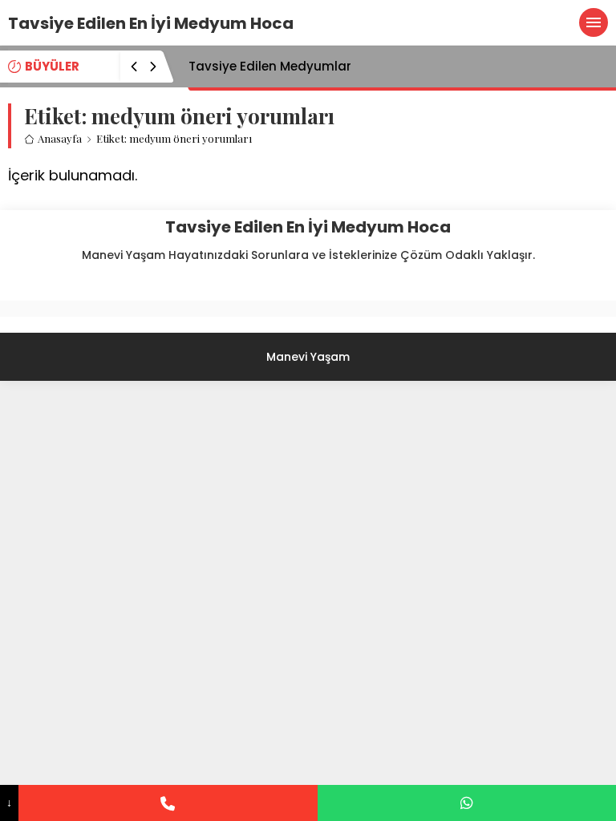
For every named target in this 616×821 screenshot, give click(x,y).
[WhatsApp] (467, 803)
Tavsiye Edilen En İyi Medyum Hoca (151, 23)
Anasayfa (60, 138)
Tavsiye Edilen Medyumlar (269, 66)
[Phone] (167, 803)
